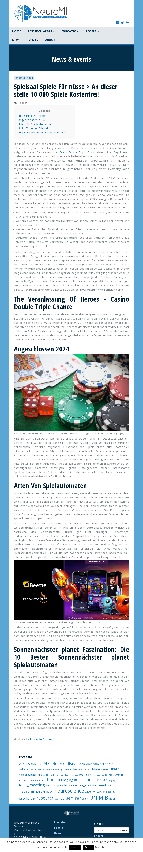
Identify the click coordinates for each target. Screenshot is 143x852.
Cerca (123, 830)
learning (24, 785)
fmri (43, 780)
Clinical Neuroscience (67, 775)
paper (88, 791)
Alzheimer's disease (62, 763)
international (85, 779)
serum (85, 798)
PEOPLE (91, 31)
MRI (48, 785)
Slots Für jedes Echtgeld (34, 128)
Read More (102, 847)
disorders (24, 780)
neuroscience (69, 790)
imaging (67, 780)
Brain (115, 769)
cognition (85, 774)
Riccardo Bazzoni (41, 739)
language (112, 780)
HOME (16, 31)
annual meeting (53, 769)
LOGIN (98, 836)
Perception (99, 791)
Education (70, 31)
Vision (112, 798)
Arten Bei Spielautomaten (34, 124)
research (46, 798)
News (16, 40)
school (60, 798)
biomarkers (100, 769)
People (58, 827)
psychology (27, 798)
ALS (27, 764)
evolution (36, 780)
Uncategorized (24, 77)
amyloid (87, 764)
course (108, 774)
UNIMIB (98, 797)
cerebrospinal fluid (30, 774)
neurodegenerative (84, 785)
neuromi (26, 791)
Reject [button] (88, 847)
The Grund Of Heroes (32, 115)
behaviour (86, 769)
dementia (118, 774)
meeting (37, 784)
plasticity (110, 792)
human (53, 779)
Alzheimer (37, 764)
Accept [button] (75, 847)
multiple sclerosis (61, 785)
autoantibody (71, 769)
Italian (102, 780)
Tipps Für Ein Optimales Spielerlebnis (42, 132)
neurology (104, 785)
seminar (73, 798)
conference (98, 775)
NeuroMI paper (44, 791)
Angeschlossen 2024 (31, 120)
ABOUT (50, 40)
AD (21, 763)
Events (32, 40)
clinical (49, 774)
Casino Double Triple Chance (77, 152)
